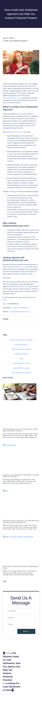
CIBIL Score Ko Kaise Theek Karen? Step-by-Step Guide (20, 567)
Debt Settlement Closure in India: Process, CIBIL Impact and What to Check (20, 430)
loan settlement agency (21, 368)
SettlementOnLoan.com (11, 98)
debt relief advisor (21, 344)
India (21, 358)
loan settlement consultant (21, 373)
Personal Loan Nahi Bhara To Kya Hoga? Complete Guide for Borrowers (21, 475)
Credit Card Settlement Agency (15, 41)
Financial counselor (21, 354)
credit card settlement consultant (21, 340)
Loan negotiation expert (21, 363)
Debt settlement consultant (21, 349)
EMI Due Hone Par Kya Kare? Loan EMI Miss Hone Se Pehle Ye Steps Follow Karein (21, 521)
